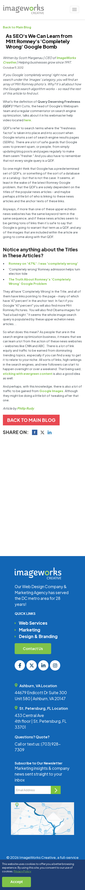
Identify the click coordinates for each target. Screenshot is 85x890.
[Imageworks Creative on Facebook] (20, 665)
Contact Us (33, 648)
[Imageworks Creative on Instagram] (55, 665)
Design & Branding (38, 636)
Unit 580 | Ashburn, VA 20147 (40, 698)
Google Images (51, 391)
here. (28, 120)
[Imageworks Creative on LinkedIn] (43, 665)
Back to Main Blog (17, 27)
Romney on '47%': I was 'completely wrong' (43, 263)
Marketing (29, 630)
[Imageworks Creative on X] (31, 665)
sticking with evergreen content (27, 373)
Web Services (33, 623)
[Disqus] (42, 494)
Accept (16, 882)
